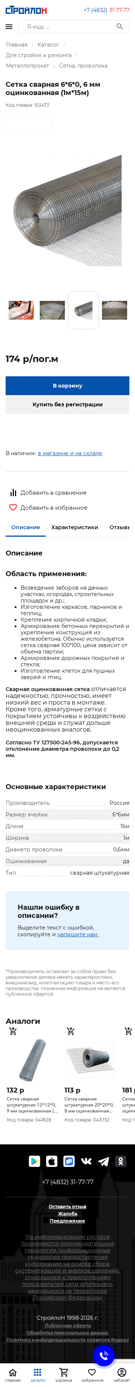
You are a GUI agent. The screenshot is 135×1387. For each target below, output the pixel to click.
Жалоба (67, 1213)
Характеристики (74, 527)
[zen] (103, 1161)
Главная (16, 44)
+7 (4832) (106, 10)
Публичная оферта (68, 1325)
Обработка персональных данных (67, 1333)
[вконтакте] (86, 1161)
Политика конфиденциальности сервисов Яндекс (67, 1340)
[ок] (120, 1161)
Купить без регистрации (68, 404)
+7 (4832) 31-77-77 (67, 1182)
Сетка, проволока (83, 65)
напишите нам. (78, 934)
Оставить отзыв (67, 1206)
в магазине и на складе (70, 453)
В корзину (67, 385)
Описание (25, 527)
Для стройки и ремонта (39, 55)
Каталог (48, 44)
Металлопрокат (27, 65)
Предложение (67, 1221)
